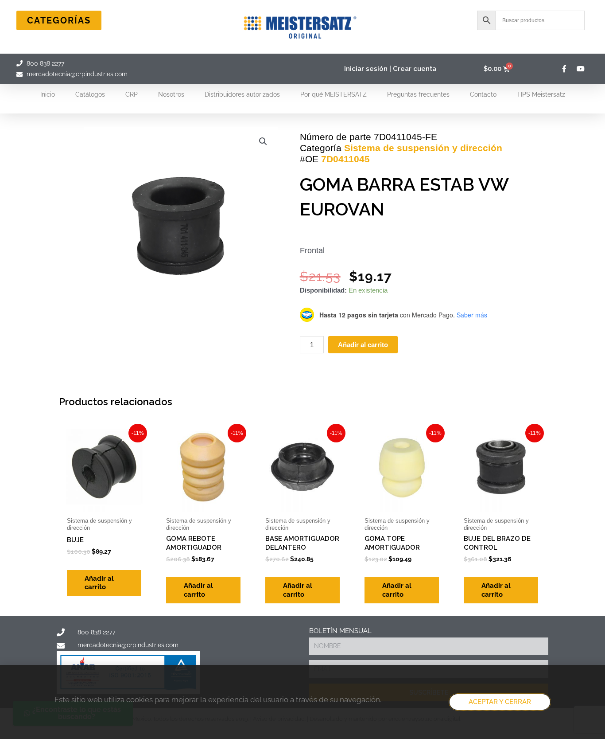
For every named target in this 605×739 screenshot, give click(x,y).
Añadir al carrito (363, 344)
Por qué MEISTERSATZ (333, 94)
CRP (131, 94)
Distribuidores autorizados (242, 94)
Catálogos (90, 94)
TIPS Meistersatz (541, 94)
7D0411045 (345, 159)
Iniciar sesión (366, 69)
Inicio (47, 94)
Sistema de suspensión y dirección (423, 148)
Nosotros (171, 94)
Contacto (483, 94)
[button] (263, 141)
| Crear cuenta (412, 69)
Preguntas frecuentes (418, 94)
